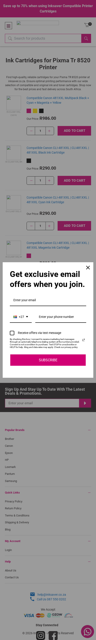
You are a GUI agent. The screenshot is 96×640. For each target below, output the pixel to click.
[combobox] (21, 317)
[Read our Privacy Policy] (83, 340)
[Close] (88, 267)
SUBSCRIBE (48, 360)
